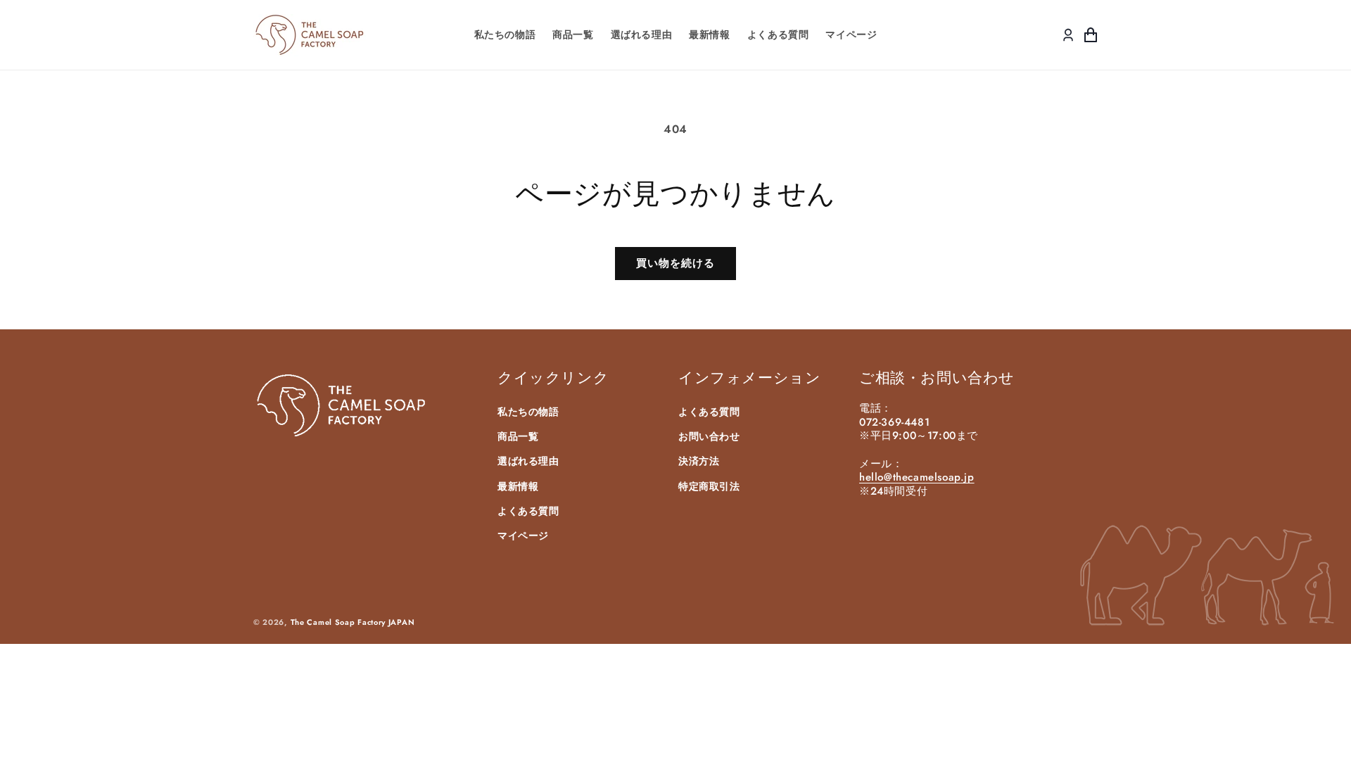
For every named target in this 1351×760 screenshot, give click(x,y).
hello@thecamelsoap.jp (917, 477)
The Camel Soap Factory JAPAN (353, 622)
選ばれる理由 (528, 461)
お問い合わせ (709, 436)
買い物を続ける (675, 263)
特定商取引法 (709, 486)
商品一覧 (517, 436)
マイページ (523, 535)
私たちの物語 (528, 412)
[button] (1090, 35)
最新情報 (517, 486)
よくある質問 (528, 511)
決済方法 (698, 461)
